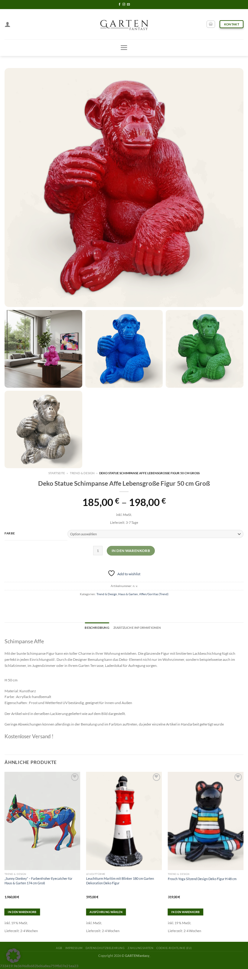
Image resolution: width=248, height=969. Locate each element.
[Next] (243, 856)
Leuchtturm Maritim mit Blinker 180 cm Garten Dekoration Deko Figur (120, 880)
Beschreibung (97, 627)
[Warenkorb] (211, 24)
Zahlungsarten (140, 948)
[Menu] (124, 47)
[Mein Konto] (8, 24)
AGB (59, 948)
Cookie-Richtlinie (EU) (174, 948)
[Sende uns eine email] (128, 4)
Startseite (56, 473)
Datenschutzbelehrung (105, 948)
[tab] (97, 627)
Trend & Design (82, 473)
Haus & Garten (128, 594)
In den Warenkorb (131, 550)
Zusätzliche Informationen (137, 627)
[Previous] (4, 856)
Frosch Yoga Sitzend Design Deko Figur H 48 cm (202, 879)
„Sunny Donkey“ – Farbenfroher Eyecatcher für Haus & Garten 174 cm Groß (38, 880)
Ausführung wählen (106, 912)
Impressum (74, 948)
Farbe (10, 533)
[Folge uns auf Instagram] (123, 4)
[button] (13, 955)
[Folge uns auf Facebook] (119, 4)
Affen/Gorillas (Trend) (153, 594)
